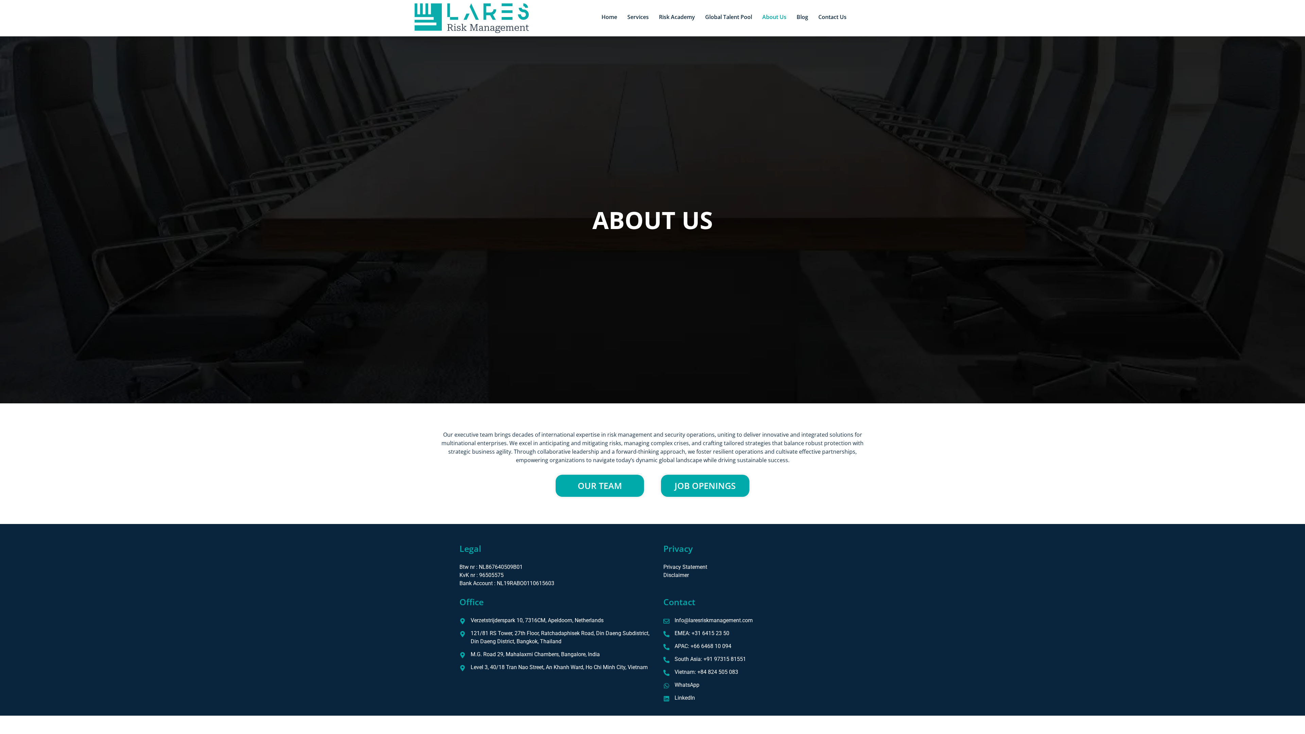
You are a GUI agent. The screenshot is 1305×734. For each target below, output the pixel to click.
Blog (802, 17)
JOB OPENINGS (705, 485)
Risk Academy (677, 17)
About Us (774, 17)
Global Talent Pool (728, 17)
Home (609, 17)
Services (638, 17)
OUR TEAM (600, 485)
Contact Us (832, 17)
